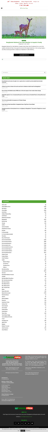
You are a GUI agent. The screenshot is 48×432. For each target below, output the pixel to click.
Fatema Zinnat (5, 254)
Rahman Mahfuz (5, 298)
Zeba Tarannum (5, 327)
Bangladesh (24, 40)
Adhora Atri (4, 204)
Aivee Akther (4, 210)
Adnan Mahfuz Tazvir (6, 206)
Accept (22, 430)
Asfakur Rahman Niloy (6, 213)
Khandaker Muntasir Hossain (8, 274)
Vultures (5, 267)
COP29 (3, 224)
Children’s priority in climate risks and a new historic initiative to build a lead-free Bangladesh (21, 86)
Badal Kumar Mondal (6, 217)
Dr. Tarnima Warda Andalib (7, 234)
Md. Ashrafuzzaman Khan (7, 280)
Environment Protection (7, 241)
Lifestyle (3, 276)
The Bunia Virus (6, 265)
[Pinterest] (25, 423)
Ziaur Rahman (5, 329)
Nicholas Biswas (5, 294)
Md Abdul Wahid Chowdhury (7, 278)
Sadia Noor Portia (5, 302)
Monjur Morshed (5, 291)
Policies (16, 3)
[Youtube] (32, 423)
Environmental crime (6, 245)
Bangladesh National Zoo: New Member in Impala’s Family (24, 42)
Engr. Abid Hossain (6, 237)
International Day (5, 269)
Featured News (5, 256)
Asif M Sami (4, 215)
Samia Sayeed (5, 305)
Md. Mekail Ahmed (5, 283)
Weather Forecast (5, 326)
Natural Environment (6, 293)
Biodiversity (4, 221)
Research (4, 300)
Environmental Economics (7, 247)
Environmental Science (6, 252)
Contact (21, 3)
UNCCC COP (4, 322)
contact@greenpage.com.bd (26, 416)
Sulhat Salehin (5, 309)
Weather (3, 324)
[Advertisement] (24, 123)
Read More (28, 430)
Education (4, 236)
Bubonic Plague (6, 261)
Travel (3, 318)
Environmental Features (7, 248)
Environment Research (6, 243)
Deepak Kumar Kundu (6, 228)
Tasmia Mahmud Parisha (7, 316)
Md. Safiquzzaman (6, 285)
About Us (26, 3)
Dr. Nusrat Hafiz (5, 232)
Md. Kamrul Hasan (5, 281)
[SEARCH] (44, 72)
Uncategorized (5, 320)
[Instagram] (22, 423)
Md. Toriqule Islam (6, 287)
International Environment (7, 270)
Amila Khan (4, 212)
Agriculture (4, 208)
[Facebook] (15, 423)
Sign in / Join (36, 1)
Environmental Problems (7, 250)
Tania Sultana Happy (6, 315)
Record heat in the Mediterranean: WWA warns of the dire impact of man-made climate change (21, 90)
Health (3, 259)
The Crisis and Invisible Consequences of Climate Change (14, 100)
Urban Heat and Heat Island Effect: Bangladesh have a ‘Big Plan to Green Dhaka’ (18, 104)
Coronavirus (5, 263)
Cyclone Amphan (5, 226)
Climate (3, 223)
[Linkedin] (28, 423)
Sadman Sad (4, 304)
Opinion (3, 296)
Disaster (3, 230)
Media (3, 289)
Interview (4, 272)
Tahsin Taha (4, 313)
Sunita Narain (4, 311)
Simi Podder (4, 307)
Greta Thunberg (5, 258)
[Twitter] (18, 423)
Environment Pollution (6, 239)
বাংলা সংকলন (31, 3)
